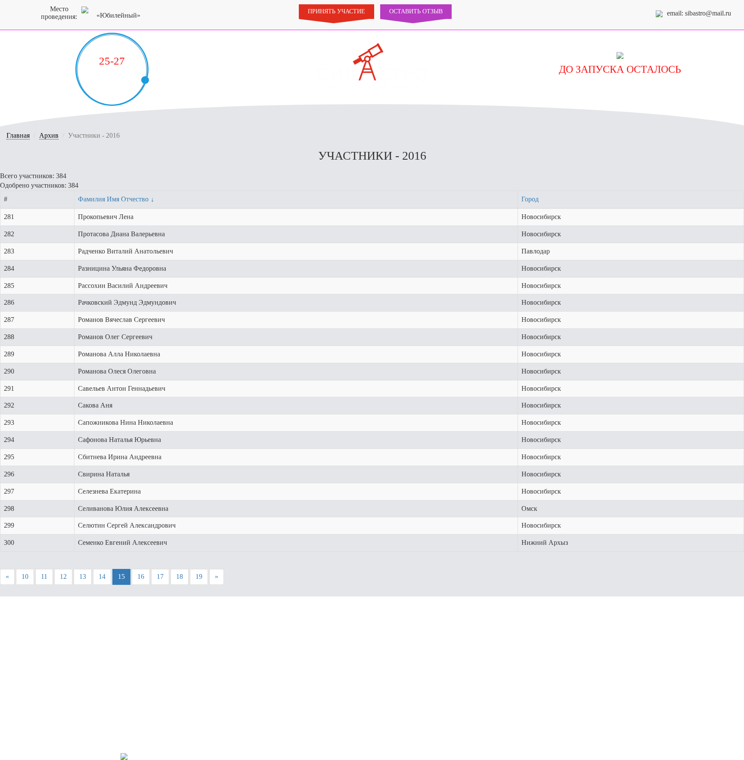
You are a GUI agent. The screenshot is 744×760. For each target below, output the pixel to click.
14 (102, 576)
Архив (49, 135)
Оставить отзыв (416, 11)
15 (121, 576)
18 (179, 576)
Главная (18, 135)
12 (63, 576)
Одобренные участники (533, 755)
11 (44, 576)
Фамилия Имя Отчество (113, 199)
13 (82, 576)
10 (25, 576)
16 (140, 576)
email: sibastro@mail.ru (699, 13)
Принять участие (336, 11)
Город (530, 199)
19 (198, 576)
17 (160, 576)
